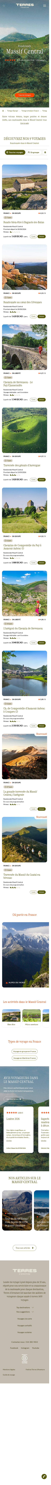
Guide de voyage (9, 1375)
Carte (33, 236)
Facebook (14, 1348)
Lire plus (9, 1141)
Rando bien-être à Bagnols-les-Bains (23, 222)
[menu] (44, 5)
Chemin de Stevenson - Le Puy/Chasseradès (18, 384)
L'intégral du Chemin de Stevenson (23, 628)
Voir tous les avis (13, 1099)
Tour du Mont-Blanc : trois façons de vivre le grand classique (16, 1222)
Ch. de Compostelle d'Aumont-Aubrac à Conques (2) (24, 710)
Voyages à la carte (24, 1318)
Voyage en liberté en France (24, 1058)
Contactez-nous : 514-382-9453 (24, 1342)
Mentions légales (9, 1369)
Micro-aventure (33, 1024)
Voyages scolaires (24, 1332)
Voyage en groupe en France (24, 1051)
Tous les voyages (24, 95)
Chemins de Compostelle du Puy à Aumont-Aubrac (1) (22, 547)
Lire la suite (24, 123)
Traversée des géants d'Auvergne (21, 465)
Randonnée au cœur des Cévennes (22, 302)
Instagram (25, 1348)
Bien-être (13, 1024)
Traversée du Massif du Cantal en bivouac (21, 876)
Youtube (35, 1348)
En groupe (35, 152)
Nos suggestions (23, 1312)
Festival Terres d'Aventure (35, 1369)
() (40, 60)
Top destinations (23, 1307)
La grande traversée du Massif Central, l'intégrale (20, 793)
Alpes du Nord (17, 982)
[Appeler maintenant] (44, 1476)
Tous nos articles (23, 1248)
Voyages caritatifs (24, 1325)
